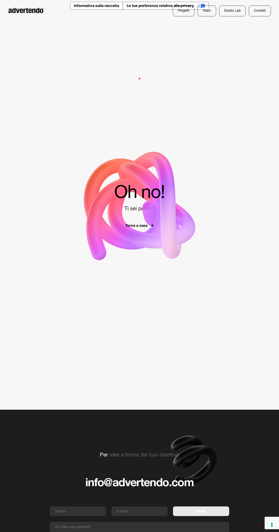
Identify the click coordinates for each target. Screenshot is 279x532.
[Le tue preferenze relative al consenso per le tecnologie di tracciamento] (272, 525)
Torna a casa (136, 225)
